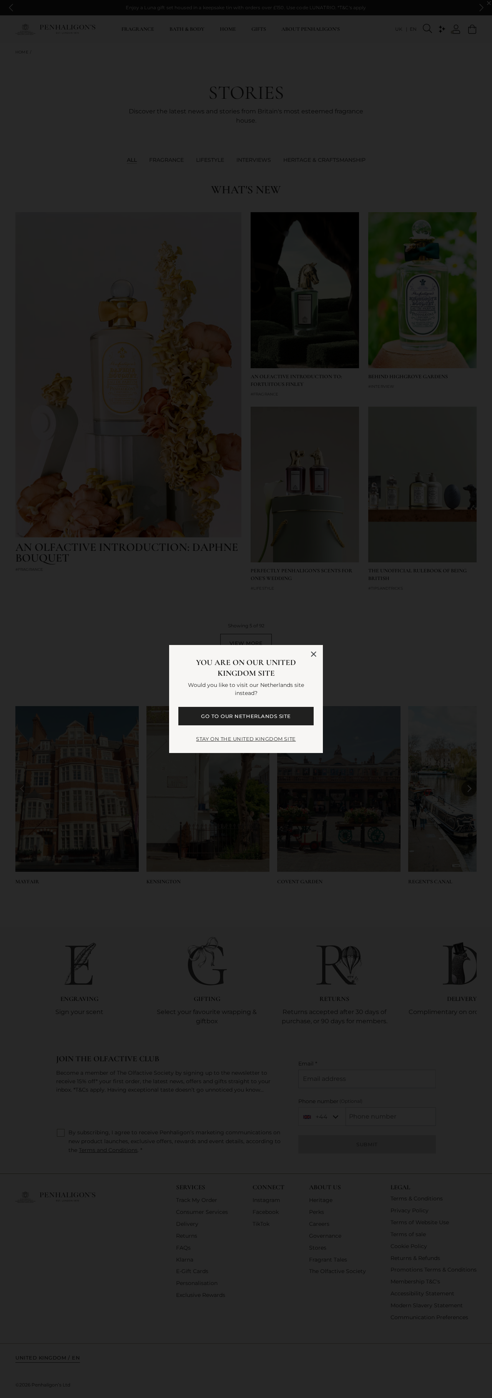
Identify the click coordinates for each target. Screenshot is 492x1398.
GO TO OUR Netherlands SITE (246, 716)
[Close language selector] (313, 654)
